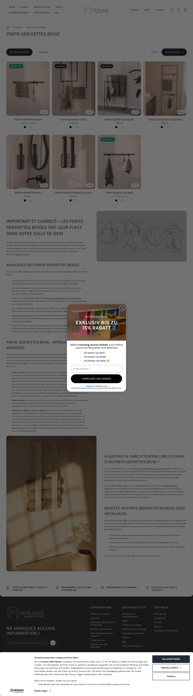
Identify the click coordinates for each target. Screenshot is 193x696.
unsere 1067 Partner (52, 662)
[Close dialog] (122, 308)
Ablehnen (171, 676)
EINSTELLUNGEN (169, 668)
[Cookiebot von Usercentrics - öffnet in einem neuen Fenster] (17, 691)
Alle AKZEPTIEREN (171, 659)
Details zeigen (40, 691)
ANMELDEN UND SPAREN (96, 378)
